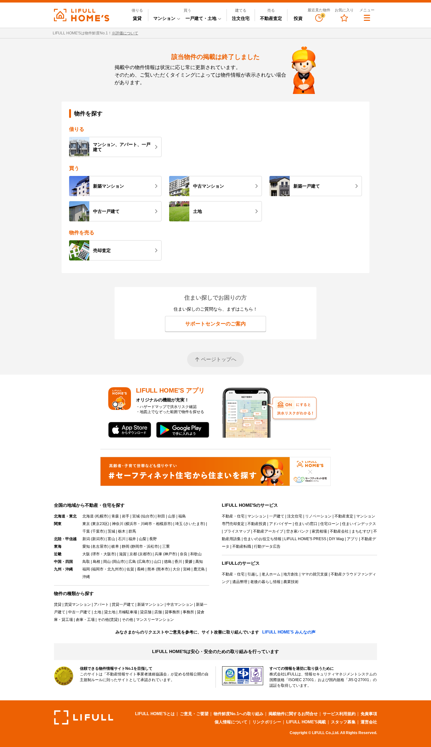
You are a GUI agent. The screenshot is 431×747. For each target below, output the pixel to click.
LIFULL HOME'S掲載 (306, 722)
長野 (153, 539)
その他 (127, 619)
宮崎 (187, 569)
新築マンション (108, 186)
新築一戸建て (306, 186)
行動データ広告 (267, 546)
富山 (111, 539)
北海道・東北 (65, 516)
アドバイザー (280, 524)
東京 (86, 524)
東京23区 (100, 524)
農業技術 (290, 582)
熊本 (151, 569)
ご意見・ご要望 (194, 713)
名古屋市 (99, 546)
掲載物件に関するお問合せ (293, 713)
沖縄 (86, 577)
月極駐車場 (127, 612)
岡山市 (118, 561)
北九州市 (114, 569)
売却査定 (102, 250)
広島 (132, 561)
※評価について (125, 33)
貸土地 (109, 612)
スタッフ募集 (343, 722)
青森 (115, 516)
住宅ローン (329, 524)
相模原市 (163, 524)
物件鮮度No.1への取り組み (238, 713)
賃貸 (137, 18)
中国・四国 (63, 561)
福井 (132, 539)
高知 (199, 561)
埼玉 (179, 524)
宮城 (136, 516)
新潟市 (97, 539)
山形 (171, 516)
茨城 (111, 531)
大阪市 (109, 554)
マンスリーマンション (155, 619)
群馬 (132, 531)
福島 (182, 516)
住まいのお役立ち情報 (262, 539)
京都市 (145, 554)
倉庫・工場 (85, 619)
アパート (101, 604)
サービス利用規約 (339, 713)
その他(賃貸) (108, 619)
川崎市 (146, 524)
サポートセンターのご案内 (215, 323)
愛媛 (188, 561)
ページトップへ (218, 359)
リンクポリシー (266, 722)
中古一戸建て (106, 211)
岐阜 (115, 546)
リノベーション (318, 516)
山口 (157, 561)
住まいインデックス (359, 524)
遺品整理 (239, 582)
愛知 (86, 546)
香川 (178, 561)
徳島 (168, 561)
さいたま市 (194, 524)
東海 (58, 546)
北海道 (88, 516)
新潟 (86, 539)
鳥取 (86, 561)
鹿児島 (199, 569)
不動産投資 (256, 524)
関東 (58, 524)
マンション (256, 516)
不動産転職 (241, 546)
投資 (298, 18)
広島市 (144, 561)
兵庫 (158, 554)
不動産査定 (271, 18)
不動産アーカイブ (268, 531)
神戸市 (170, 554)
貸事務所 (172, 612)
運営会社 (369, 722)
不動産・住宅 (233, 516)
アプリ (352, 539)
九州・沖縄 (63, 569)
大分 (176, 569)
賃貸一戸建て (123, 604)
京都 (133, 554)
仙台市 (147, 516)
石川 (122, 539)
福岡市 (97, 569)
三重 (166, 546)
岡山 (107, 561)
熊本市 (162, 569)
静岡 (125, 546)
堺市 (96, 554)
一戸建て (276, 516)
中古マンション (208, 186)
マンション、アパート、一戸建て (122, 147)
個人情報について (231, 722)
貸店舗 (145, 612)
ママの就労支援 (314, 574)
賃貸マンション (77, 604)
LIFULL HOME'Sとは (155, 713)
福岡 (86, 569)
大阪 (86, 554)
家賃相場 (319, 531)
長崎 (141, 569)
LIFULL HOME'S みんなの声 (289, 632)
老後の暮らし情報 (265, 582)
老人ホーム (271, 574)
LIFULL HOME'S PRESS (305, 539)
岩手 (125, 516)
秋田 (161, 516)
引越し (253, 574)
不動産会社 (339, 531)
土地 (197, 211)
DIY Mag (336, 539)
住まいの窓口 (306, 524)
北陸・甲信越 (65, 539)
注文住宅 (241, 18)
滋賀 (123, 554)
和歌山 (196, 554)
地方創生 (290, 574)
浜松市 (152, 546)
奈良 (183, 554)
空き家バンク (297, 531)
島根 (96, 561)
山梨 (142, 539)
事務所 (188, 612)
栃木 (122, 531)
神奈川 (117, 524)
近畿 (58, 554)
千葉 (86, 531)
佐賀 (130, 569)
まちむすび (360, 531)
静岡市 (137, 546)
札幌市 (101, 516)
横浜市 (131, 524)
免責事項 (369, 713)
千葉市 (97, 531)
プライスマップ (237, 531)
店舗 (158, 612)
